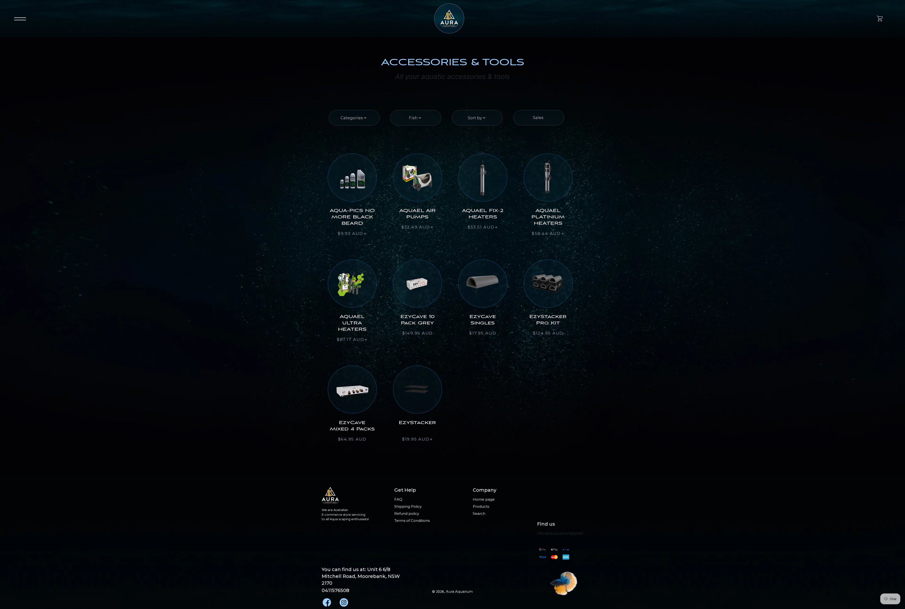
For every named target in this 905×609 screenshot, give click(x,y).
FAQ (398, 499)
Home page (484, 499)
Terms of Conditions (412, 520)
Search (479, 513)
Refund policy (406, 513)
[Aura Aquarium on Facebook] (326, 601)
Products (481, 506)
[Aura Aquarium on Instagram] (343, 601)
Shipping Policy (408, 506)
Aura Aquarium (459, 591)
